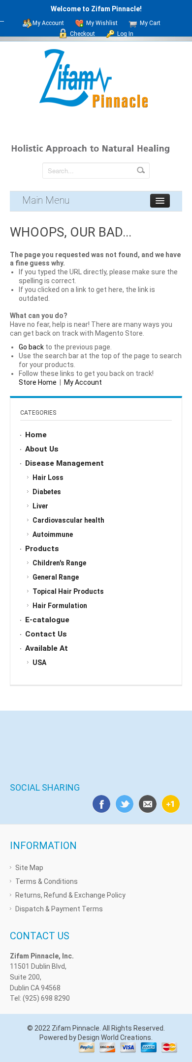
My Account (48, 23)
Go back (31, 347)
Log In (125, 33)
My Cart (150, 23)
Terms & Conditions (46, 881)
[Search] (140, 170)
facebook (99, 802)
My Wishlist (102, 23)
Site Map (29, 868)
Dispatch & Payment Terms (59, 909)
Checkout (82, 33)
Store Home (38, 382)
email (145, 802)
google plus (168, 802)
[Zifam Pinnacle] (96, 79)
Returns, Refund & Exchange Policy (70, 895)
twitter (122, 802)
